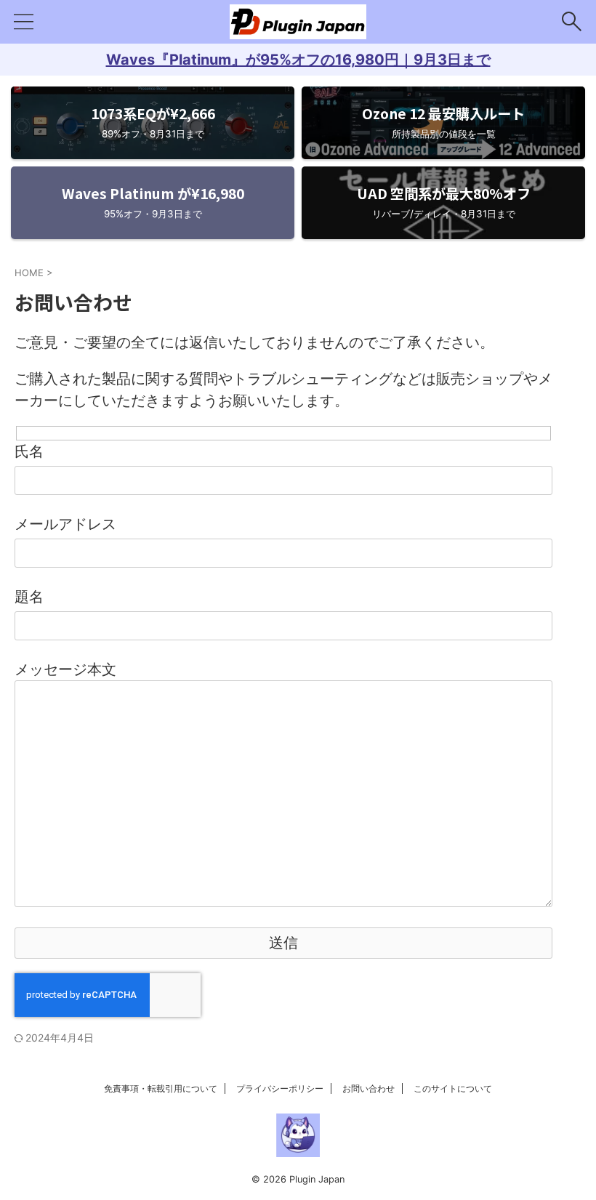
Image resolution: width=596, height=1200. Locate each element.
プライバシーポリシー (279, 1088)
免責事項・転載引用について (160, 1088)
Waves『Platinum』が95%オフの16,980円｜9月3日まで (298, 59)
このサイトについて (453, 1088)
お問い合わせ (368, 1088)
